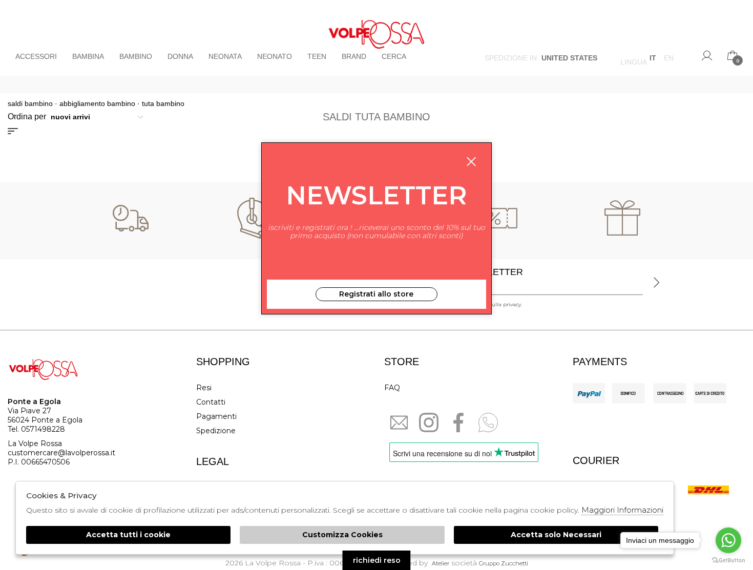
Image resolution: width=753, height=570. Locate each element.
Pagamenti (216, 416)
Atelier (440, 563)
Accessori (36, 56)
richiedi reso (377, 560)
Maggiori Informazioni (622, 510)
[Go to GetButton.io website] (728, 560)
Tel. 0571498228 (36, 429)
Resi (204, 387)
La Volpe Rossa (377, 37)
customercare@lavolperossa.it (61, 452)
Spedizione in (541, 59)
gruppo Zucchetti (503, 563)
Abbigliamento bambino (97, 103)
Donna (180, 56)
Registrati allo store (376, 294)
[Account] (707, 55)
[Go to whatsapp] (728, 540)
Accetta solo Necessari (556, 534)
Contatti (210, 402)
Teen (316, 56)
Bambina (88, 56)
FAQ (392, 387)
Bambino (135, 56)
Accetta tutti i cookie (128, 534)
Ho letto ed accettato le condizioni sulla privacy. (462, 304)
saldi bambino (30, 103)
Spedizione (216, 430)
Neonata (225, 56)
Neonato (274, 56)
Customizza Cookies (342, 534)
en (669, 59)
